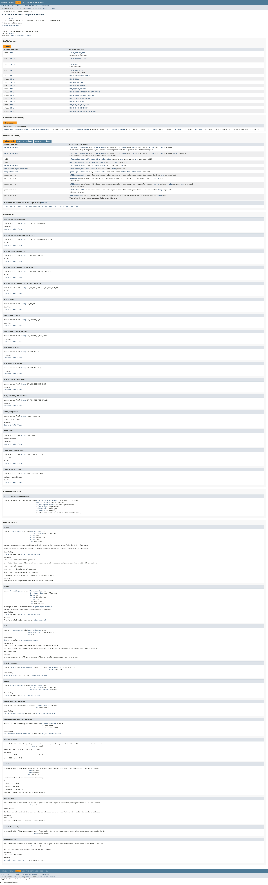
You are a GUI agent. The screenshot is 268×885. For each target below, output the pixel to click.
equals (12, 206)
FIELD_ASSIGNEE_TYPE (77, 53)
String (12, 53)
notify (44, 206)
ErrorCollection (100, 147)
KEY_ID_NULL (74, 79)
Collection (8, 169)
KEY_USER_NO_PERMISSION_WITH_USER (83, 111)
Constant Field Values (13, 229)
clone (6, 206)
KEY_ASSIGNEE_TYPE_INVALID (80, 76)
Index (42, 2)
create (72, 147)
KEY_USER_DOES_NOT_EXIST (79, 105)
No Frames (33, 6)
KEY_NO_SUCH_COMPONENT (78, 89)
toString (61, 206)
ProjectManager (152, 129)
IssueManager (178, 129)
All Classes (45, 6)
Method (28, 8)
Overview (4, 2)
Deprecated (34, 2)
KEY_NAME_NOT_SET (76, 82)
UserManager (200, 129)
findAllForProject (77, 169)
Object (11, 33)
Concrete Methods (42, 141)
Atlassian (19, 879)
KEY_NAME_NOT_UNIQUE (77, 85)
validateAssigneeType (78, 175)
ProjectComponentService (11, 25)
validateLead (75, 178)
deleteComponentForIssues (80, 162)
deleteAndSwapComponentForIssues (82, 159)
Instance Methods (24, 141)
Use (23, 2)
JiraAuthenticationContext (40, 129)
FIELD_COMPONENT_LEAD (78, 58)
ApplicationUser (81, 147)
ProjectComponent (11, 147)
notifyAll (52, 206)
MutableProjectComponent (131, 172)
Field (15, 8)
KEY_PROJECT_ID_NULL (77, 101)
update (72, 172)
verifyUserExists (76, 195)
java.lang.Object (8, 18)
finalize (20, 206)
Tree (27, 2)
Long (161, 147)
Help (46, 2)
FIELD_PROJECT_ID (76, 70)
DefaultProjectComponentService (17, 129)
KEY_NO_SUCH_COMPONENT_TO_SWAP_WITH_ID (85, 92)
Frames (25, 6)
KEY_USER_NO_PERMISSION (79, 108)
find (71, 165)
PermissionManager (82, 129)
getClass (28, 206)
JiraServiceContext (103, 159)
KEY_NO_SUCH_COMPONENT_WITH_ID (82, 95)
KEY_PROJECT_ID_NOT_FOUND (80, 98)
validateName (75, 184)
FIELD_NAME (74, 64)
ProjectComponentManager (115, 129)
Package (11, 2)
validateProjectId (77, 190)
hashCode (36, 206)
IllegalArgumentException (14, 860)
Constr (21, 8)
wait (67, 206)
